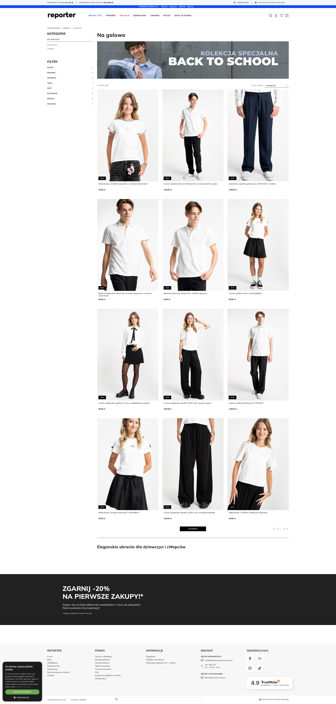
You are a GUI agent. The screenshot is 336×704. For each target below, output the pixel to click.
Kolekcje (66, 28)
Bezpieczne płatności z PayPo (108, 675)
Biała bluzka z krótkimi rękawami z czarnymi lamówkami (122, 184)
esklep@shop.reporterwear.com (219, 660)
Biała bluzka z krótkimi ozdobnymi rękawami (248, 512)
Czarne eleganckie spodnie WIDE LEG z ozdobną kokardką (189, 512)
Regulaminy (52, 669)
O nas (49, 656)
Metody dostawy (102, 663)
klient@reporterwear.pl (215, 677)
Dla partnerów (53, 666)
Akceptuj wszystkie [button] (22, 692)
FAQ (97, 672)
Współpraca (52, 663)
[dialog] (22, 681)
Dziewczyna (52, 45)
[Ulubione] (281, 15)
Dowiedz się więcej (23, 687)
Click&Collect (100, 678)
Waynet (83, 700)
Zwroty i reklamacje (103, 656)
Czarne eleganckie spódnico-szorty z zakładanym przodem (124, 403)
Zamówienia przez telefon (58, 672)
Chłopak (50, 49)
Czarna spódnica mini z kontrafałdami (245, 293)
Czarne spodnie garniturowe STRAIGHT (246, 403)
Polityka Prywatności (155, 659)
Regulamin (150, 656)
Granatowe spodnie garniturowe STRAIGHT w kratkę (252, 184)
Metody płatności (102, 659)
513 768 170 (210, 665)
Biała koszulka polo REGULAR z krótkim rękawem (185, 293)
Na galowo (53, 39)
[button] (287, 15)
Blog (49, 659)
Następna (192, 529)
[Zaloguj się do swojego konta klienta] (276, 15)
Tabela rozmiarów (103, 666)
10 (284, 529)
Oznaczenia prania (103, 669)
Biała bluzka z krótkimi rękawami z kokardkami (118, 512)
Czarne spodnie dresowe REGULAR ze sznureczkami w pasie (190, 184)
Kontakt (50, 675)
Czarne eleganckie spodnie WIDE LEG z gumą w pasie (187, 403)
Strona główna (53, 28)
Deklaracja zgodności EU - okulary (161, 663)
